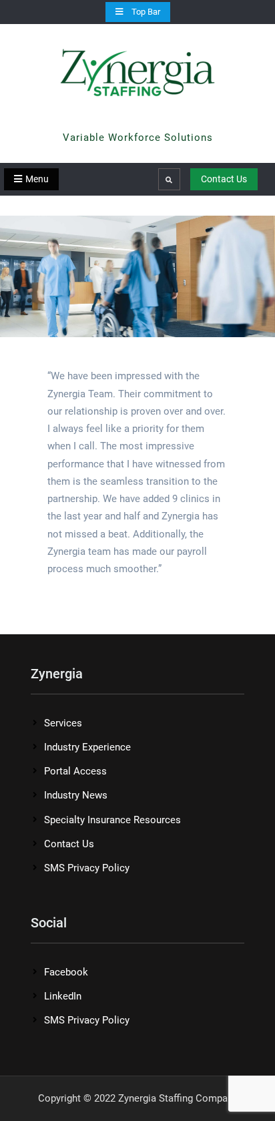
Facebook (66, 972)
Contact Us (224, 179)
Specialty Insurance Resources (112, 820)
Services (63, 723)
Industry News (75, 795)
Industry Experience (87, 747)
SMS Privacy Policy (86, 868)
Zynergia (137, 120)
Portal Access (75, 771)
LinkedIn (62, 996)
